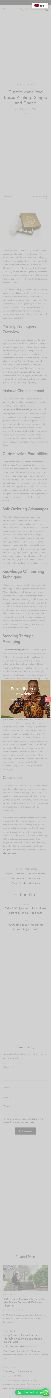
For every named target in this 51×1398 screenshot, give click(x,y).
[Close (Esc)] (45, 684)
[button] (31, 1392)
